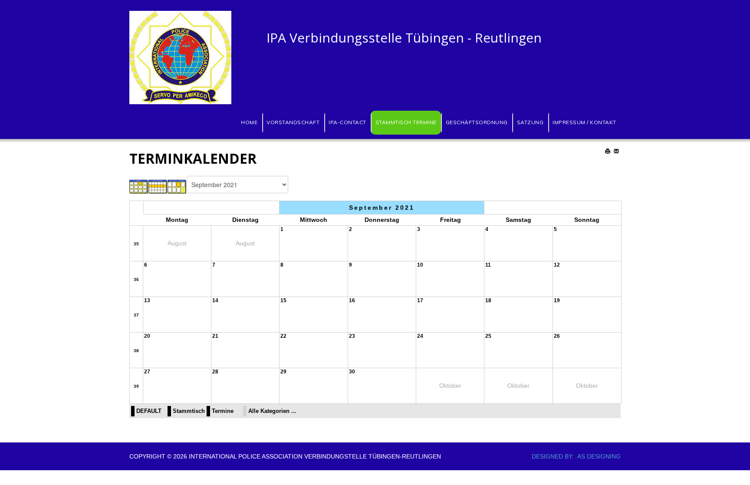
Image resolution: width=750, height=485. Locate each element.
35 (136, 243)
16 (352, 300)
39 (136, 386)
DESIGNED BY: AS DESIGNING (573, 456)
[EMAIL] (617, 151)
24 (420, 336)
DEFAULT (148, 411)
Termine (223, 411)
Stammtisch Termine (406, 122)
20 (147, 336)
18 (488, 300)
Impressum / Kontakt (584, 122)
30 (352, 372)
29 (283, 372)
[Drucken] (608, 151)
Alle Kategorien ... (272, 411)
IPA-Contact (347, 122)
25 (488, 336)
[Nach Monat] (138, 186)
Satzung (530, 122)
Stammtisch (189, 411)
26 (557, 336)
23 (352, 336)
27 (147, 372)
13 (147, 300)
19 (557, 300)
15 (283, 300)
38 (136, 350)
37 (136, 315)
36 (136, 279)
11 (488, 265)
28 (215, 372)
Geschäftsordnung (477, 122)
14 (215, 300)
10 (420, 265)
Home (249, 122)
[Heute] (177, 186)
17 (420, 300)
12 (557, 265)
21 (215, 336)
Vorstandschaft (292, 122)
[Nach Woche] (158, 186)
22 (283, 336)
